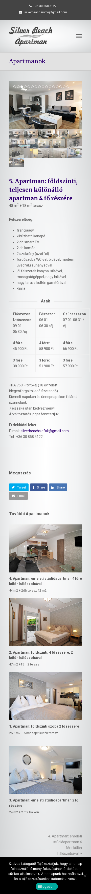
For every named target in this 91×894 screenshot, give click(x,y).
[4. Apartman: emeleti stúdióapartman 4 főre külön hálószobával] (45, 548)
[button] (79, 36)
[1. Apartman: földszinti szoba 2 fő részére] (45, 696)
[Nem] (84, 875)
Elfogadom (46, 886)
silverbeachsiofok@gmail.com (45, 431)
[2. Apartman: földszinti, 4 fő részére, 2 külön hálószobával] (45, 622)
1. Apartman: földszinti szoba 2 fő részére (44, 726)
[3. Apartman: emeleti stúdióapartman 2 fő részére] (45, 770)
